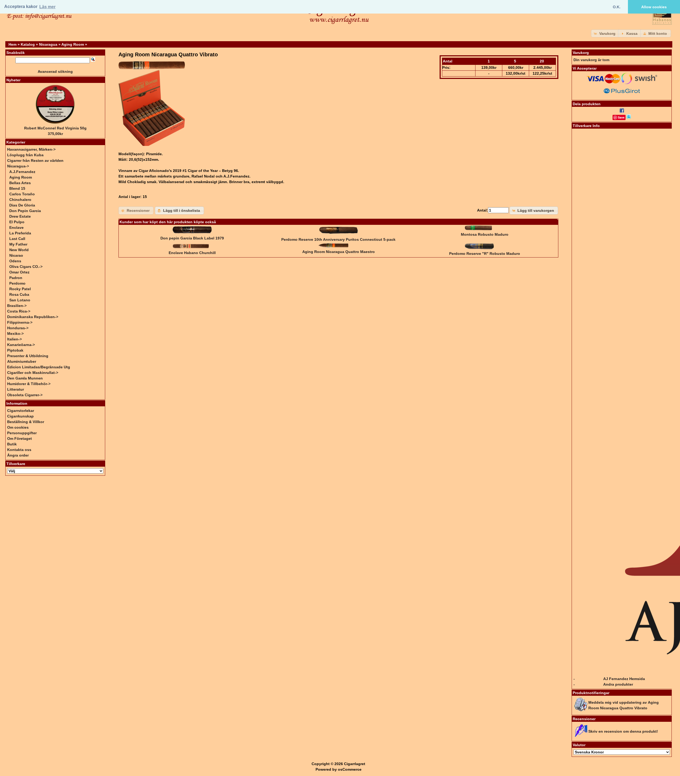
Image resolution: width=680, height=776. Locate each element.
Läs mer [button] (47, 7)
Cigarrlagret (354, 764)
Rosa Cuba (19, 294)
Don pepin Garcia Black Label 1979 (192, 238)
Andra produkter (618, 684)
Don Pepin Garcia (25, 211)
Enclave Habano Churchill (192, 253)
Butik (12, 444)
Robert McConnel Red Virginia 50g (55, 128)
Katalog (28, 44)
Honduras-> (17, 328)
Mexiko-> (15, 333)
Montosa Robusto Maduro (484, 234)
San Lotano (19, 300)
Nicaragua (48, 44)
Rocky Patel (20, 289)
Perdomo (17, 283)
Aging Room (72, 44)
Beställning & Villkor (25, 422)
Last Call (17, 239)
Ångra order (18, 455)
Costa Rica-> (18, 311)
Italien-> (14, 339)
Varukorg (581, 52)
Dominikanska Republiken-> (32, 317)
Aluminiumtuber (21, 361)
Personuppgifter (22, 433)
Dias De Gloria (22, 205)
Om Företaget (19, 438)
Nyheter (13, 80)
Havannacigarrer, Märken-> (31, 149)
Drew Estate (20, 216)
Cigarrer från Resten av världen (35, 160)
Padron (15, 278)
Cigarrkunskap (20, 416)
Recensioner (584, 719)
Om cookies (18, 427)
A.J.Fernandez (22, 172)
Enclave (16, 227)
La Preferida (20, 233)
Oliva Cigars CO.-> (25, 266)
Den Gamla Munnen (25, 378)
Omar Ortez (19, 272)
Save (621, 117)
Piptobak (15, 350)
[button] (605, 33)
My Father (18, 244)
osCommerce (350, 769)
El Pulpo (16, 222)
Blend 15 (17, 188)
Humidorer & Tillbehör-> (28, 384)
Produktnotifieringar (591, 693)
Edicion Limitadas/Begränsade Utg (38, 367)
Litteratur (15, 389)
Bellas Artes (20, 183)
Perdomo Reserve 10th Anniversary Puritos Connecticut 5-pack (338, 239)
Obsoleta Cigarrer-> (24, 395)
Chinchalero (20, 199)
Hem (12, 44)
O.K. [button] (616, 7)
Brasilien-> (17, 305)
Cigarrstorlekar (20, 410)
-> (18, 166)
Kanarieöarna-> (21, 345)
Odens (15, 261)
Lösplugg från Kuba (25, 155)
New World (19, 250)
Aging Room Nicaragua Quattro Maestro (338, 252)
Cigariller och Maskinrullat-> (32, 372)
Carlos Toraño (22, 194)
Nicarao (16, 255)
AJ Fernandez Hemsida (624, 679)
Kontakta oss (19, 450)
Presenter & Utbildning (27, 356)
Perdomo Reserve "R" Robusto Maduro (484, 253)
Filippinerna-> (19, 322)
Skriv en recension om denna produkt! (623, 731)
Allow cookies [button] (654, 7)
